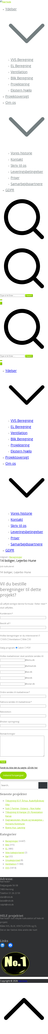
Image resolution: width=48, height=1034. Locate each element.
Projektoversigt (17, 96)
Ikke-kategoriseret (14, 852)
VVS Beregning (22, 59)
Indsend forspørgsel (13, 775)
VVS (7, 867)
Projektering (20, 84)
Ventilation (19, 72)
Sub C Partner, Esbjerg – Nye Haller (23, 808)
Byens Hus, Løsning (15, 827)
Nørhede (22, 980)
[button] (26, 53)
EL (6, 848)
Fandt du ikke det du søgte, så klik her (19, 767)
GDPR (9, 190)
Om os (10, 463)
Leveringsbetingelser (27, 171)
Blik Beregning (22, 78)
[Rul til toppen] (24, 1032)
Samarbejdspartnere (27, 183)
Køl (7, 856)
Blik (7, 844)
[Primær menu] (1, 303)
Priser (15, 177)
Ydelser (11, 370)
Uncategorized (12, 860)
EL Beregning (21, 65)
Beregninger (15, 557)
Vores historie (21, 153)
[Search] (42, 785)
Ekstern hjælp (21, 90)
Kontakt (17, 159)
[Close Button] (1, 363)
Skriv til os (18, 165)
